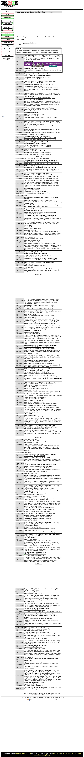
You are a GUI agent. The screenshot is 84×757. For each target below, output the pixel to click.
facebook (7, 59)
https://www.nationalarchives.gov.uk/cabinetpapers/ (39, 373)
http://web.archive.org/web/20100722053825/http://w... (39, 98)
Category (7, 23)
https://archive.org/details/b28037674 (34, 456)
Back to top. (38, 156)
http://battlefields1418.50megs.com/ (34, 400)
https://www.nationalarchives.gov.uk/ (34, 610)
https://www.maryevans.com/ (32, 332)
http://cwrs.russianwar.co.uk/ (32, 240)
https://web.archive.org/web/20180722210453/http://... (39, 315)
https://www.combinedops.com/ (33, 647)
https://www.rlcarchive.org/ (31, 442)
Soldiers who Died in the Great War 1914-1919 (37, 516)
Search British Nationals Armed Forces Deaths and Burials (41, 176)
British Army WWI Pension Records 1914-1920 (37, 145)
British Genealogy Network (23, 753)
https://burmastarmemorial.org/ (33, 228)
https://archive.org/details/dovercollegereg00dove (38, 466)
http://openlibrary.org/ (30, 415)
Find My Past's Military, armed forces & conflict (37, 255)
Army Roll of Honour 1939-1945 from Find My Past (38, 84)
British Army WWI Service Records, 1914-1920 (37, 152)
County (7, 29)
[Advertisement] (49, 4)
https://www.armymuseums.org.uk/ (34, 662)
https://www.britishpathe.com (32, 189)
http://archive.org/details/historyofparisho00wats (38, 428)
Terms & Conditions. (68, 753)
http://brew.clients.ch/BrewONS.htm (34, 114)
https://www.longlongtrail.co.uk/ (33, 593)
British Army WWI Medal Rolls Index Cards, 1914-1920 (40, 138)
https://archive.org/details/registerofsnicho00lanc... (38, 476)
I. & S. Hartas (57, 753)
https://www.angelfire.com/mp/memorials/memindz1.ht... (40, 528)
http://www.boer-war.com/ (31, 539)
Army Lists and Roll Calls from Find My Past (36, 77)
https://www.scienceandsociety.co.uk (34, 494)
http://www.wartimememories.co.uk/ (34, 630)
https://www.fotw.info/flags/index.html (34, 265)
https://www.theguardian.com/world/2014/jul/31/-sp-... (39, 305)
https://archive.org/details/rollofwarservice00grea (38, 618)
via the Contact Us (45, 694)
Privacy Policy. (46, 755)
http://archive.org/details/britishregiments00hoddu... (38, 200)
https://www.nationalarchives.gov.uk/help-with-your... (39, 347)
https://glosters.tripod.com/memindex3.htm (36, 388)
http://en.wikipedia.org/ (30, 684)
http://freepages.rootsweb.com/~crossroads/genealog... (40, 212)
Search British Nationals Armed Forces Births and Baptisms (41, 169)
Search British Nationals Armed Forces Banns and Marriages (41, 162)
